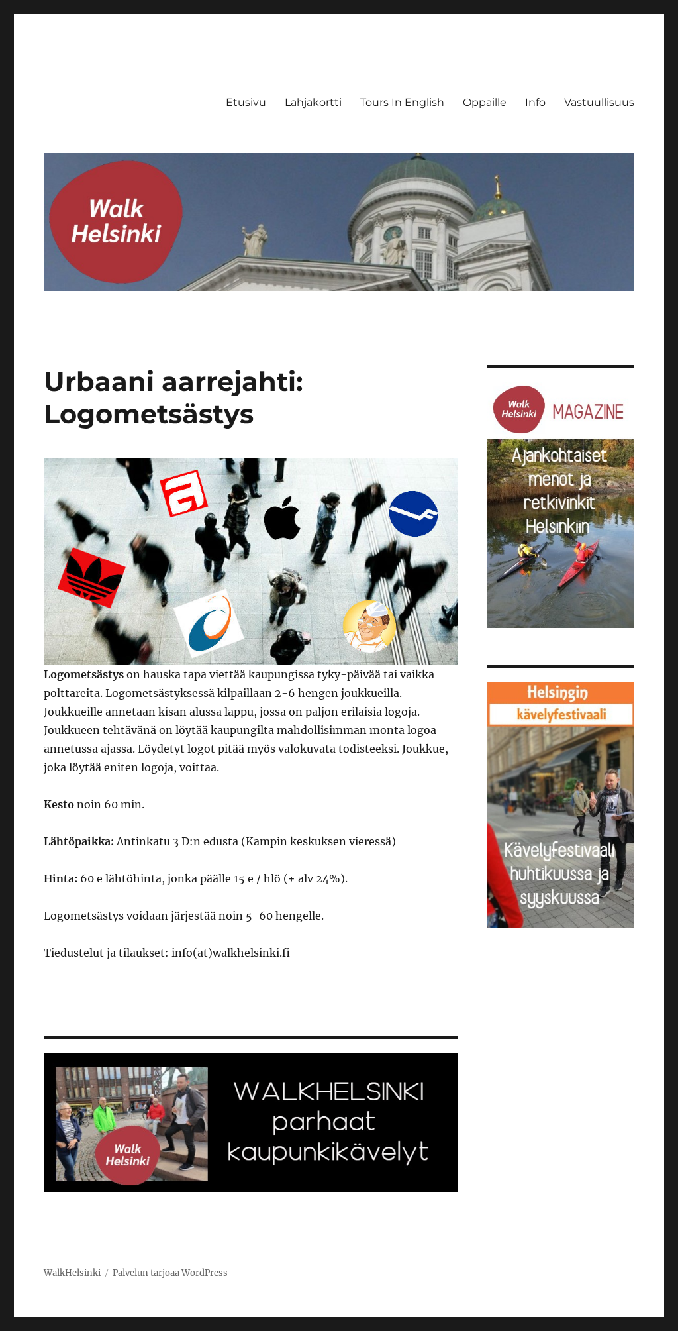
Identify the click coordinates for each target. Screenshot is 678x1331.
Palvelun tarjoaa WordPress (170, 1273)
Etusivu (246, 102)
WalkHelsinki (72, 1273)
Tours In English (402, 102)
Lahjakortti (313, 102)
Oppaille (485, 102)
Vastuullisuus (599, 102)
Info (535, 102)
